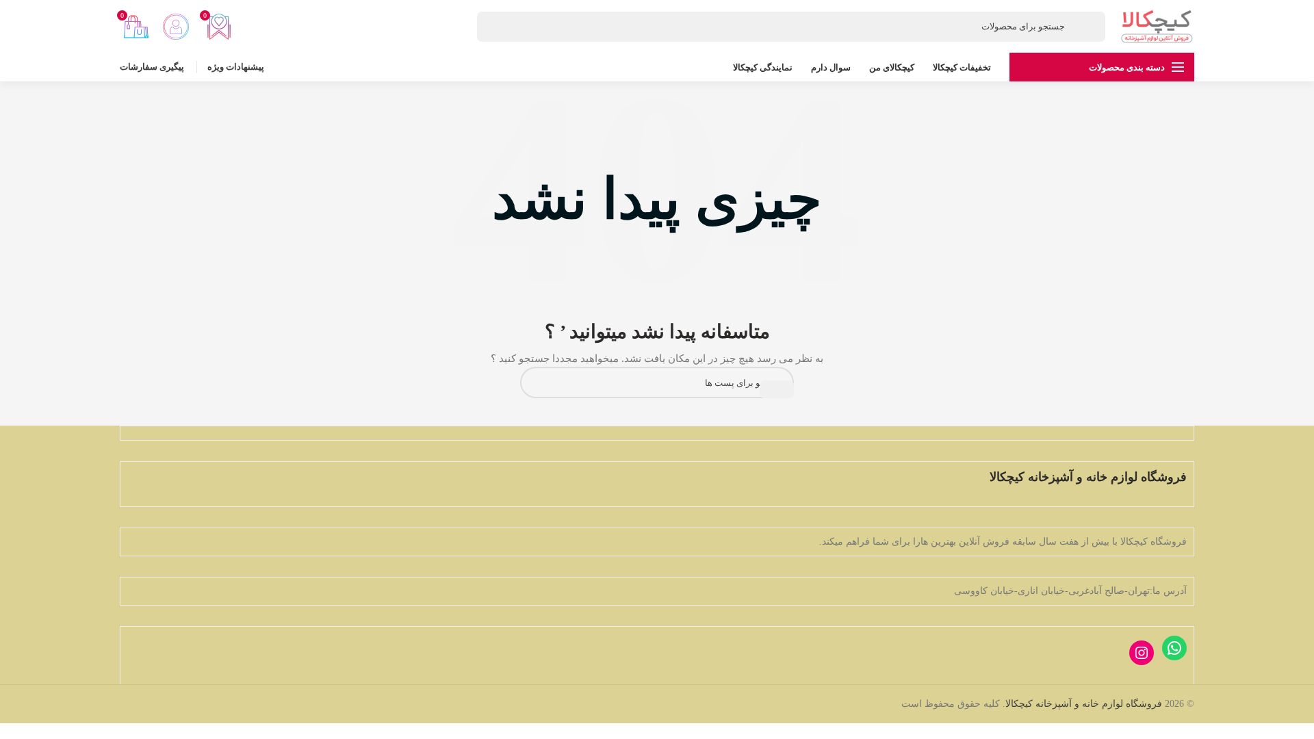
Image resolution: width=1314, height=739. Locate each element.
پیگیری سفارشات (152, 67)
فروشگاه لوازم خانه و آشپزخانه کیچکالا (1083, 704)
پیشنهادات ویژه (235, 67)
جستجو (777, 389)
